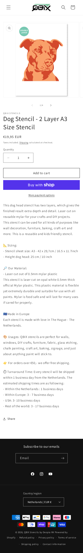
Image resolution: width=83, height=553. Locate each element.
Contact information (54, 544)
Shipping (23, 142)
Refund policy (26, 537)
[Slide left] (32, 105)
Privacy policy (46, 537)
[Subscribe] (62, 458)
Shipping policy (30, 544)
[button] (8, 7)
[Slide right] (51, 105)
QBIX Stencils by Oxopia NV (39, 532)
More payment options (42, 195)
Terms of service (67, 537)
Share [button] (11, 419)
